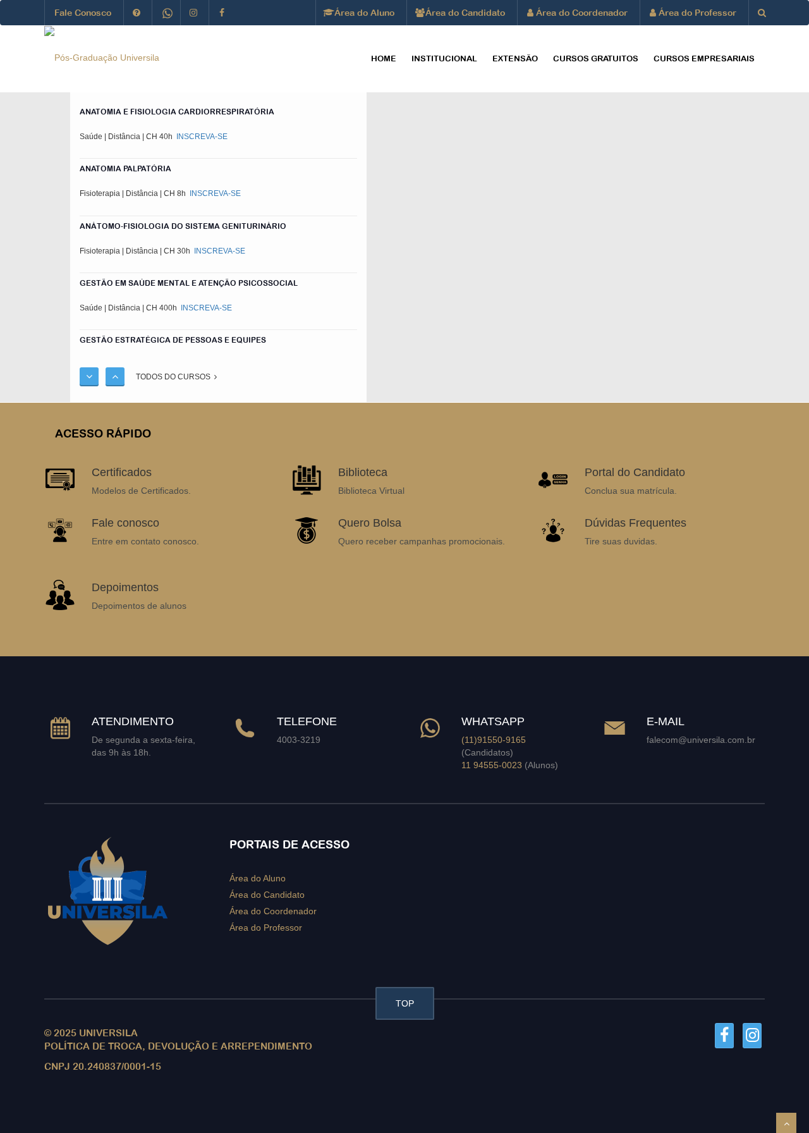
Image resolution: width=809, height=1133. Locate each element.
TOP (405, 1003)
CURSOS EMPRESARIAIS (704, 58)
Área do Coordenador (580, 13)
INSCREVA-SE (201, 136)
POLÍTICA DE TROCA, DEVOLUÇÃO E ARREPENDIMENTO (178, 1046)
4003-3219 (298, 740)
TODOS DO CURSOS (175, 376)
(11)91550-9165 (493, 740)
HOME (383, 58)
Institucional (444, 58)
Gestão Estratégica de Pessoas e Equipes (173, 340)
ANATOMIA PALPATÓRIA (125, 168)
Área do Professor (696, 13)
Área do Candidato (464, 13)
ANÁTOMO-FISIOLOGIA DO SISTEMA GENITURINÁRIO (183, 225)
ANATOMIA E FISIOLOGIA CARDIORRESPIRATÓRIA (177, 111)
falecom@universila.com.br (701, 740)
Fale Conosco (82, 13)
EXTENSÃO (515, 58)
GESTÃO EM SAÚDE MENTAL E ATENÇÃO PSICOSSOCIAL (189, 282)
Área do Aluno (363, 13)
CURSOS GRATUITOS (595, 58)
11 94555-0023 (491, 765)
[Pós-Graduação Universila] (101, 57)
